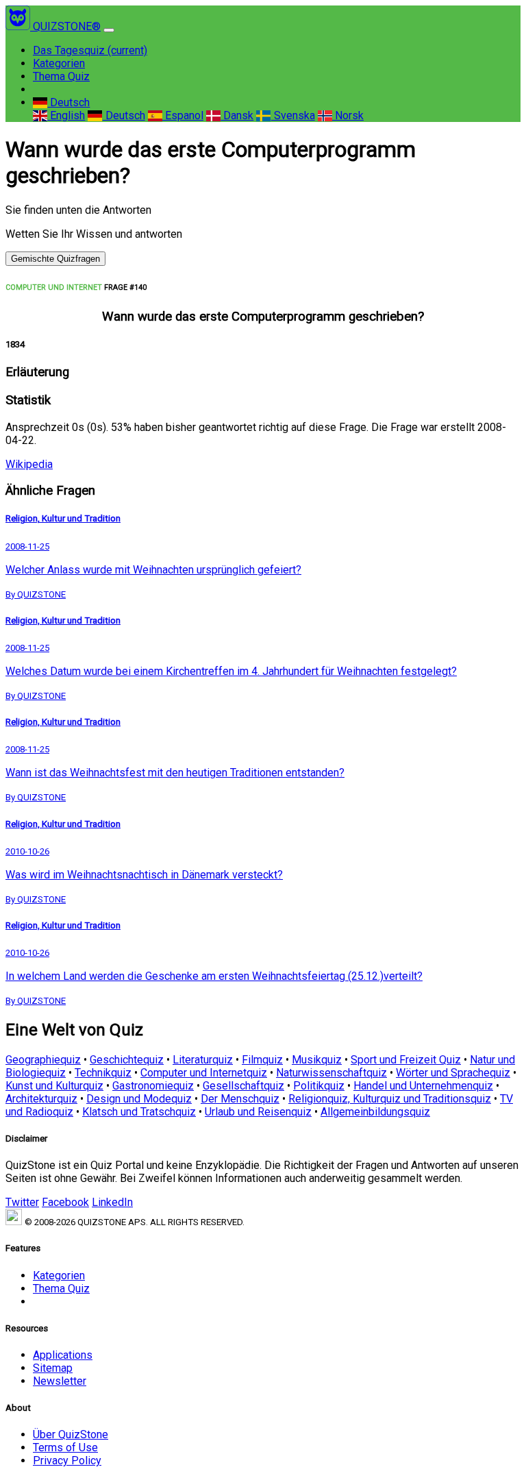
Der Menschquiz (240, 1098)
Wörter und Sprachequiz (453, 1072)
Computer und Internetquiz (203, 1072)
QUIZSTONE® (67, 26)
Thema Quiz (61, 76)
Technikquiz (103, 1072)
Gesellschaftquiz (243, 1085)
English (66, 115)
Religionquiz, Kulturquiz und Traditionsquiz (389, 1098)
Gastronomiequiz (153, 1085)
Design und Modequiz (139, 1098)
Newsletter (59, 1381)
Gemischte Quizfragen (55, 259)
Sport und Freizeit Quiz (406, 1059)
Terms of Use (65, 1447)
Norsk (348, 115)
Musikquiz (317, 1059)
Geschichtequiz (127, 1059)
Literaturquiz (203, 1059)
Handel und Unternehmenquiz (423, 1085)
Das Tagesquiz (90, 50)
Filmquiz (262, 1059)
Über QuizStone (70, 1434)
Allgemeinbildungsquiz (375, 1111)
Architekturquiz (41, 1098)
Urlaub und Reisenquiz (258, 1111)
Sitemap (53, 1368)
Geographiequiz (43, 1059)
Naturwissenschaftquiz (331, 1072)
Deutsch (68, 102)
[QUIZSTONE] (19, 26)
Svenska (292, 115)
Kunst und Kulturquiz (54, 1085)
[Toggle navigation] (108, 30)
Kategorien (59, 63)
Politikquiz (319, 1085)
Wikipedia (29, 464)
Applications (62, 1355)
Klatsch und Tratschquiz (139, 1111)
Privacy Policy (67, 1460)
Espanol (182, 115)
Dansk (237, 115)
